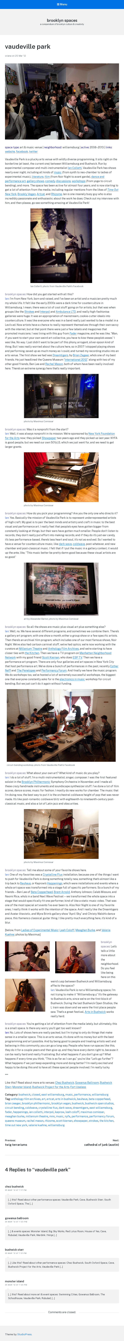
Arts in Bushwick (95, 1011)
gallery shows (35, 181)
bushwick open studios (99, 1103)
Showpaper (49, 438)
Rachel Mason (54, 364)
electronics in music (72, 679)
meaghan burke (14, 1116)
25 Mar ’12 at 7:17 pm (16, 1190)
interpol (49, 1112)
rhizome (50, 1120)
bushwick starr (14, 1249)
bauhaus (82, 1099)
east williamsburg (52, 1094)
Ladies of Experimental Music (40, 930)
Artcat (41, 194)
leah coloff (72, 1112)
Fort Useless (78, 1087)
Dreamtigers (60, 355)
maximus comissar (92, 1112)
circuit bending (14, 1107)
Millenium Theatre (30, 648)
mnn (52, 1116)
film (47, 176)
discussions (63, 181)
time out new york (16, 1125)
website (10, 151)
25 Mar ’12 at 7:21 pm (16, 1253)
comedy (50, 181)
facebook (22, 151)
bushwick (25, 1094)
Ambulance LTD (66, 311)
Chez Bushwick (64, 1082)
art (43, 1099)
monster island (14, 1281)
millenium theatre (37, 1116)
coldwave (79, 544)
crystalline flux (48, 1107)
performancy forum (101, 1116)
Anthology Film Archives (63, 648)
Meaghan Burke (85, 930)
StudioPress (24, 1334)
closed (36, 1094)
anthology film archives (26, 1099)
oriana (8, 55)
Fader (73, 333)
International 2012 (76, 359)
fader (8, 1112)
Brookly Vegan (27, 194)
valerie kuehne (37, 1125)
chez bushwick (14, 1186)
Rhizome (56, 194)
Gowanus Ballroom (87, 1082)
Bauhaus (25, 883)
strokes (93, 1120)
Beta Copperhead (42, 892)
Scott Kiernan (50, 657)
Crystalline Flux (53, 874)
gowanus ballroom (17, 1218)
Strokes (29, 311)
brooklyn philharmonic (36, 1103)
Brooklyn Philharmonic (36, 781)
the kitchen (107, 1120)
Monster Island (21, 1087)
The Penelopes (26, 670)
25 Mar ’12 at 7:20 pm (16, 1222)
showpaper (81, 1120)
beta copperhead (99, 1099)
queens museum (15, 1120)
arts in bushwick (65, 1099)
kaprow (59, 1112)
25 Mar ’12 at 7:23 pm (16, 1285)
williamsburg (100, 1094)
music (58, 172)
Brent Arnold (62, 892)
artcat (50, 1099)
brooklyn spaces (62, 20)
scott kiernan (64, 1120)
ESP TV (77, 657)
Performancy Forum (54, 670)
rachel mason (35, 1120)
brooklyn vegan (61, 1103)
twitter (33, 151)
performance (82, 1094)
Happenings (54, 883)
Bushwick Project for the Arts (50, 1087)
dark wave (65, 544)
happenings (20, 1112)
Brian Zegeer (81, 355)
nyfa (67, 1116)
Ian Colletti (75, 167)
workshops (78, 181)
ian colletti (36, 1112)
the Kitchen (32, 653)
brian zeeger (13, 1103)
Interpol (45, 311)
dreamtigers (80, 1107)
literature (38, 176)
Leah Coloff (67, 930)
